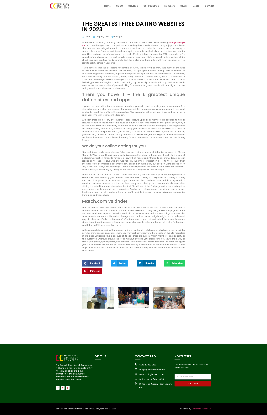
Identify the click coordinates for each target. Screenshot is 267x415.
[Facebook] (58, 388)
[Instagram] (63, 388)
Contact (209, 5)
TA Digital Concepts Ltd (201, 409)
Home (107, 5)
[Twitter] (68, 388)
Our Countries (151, 5)
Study (183, 5)
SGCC (119, 5)
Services (133, 5)
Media (195, 5)
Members (169, 5)
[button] (92, 263)
